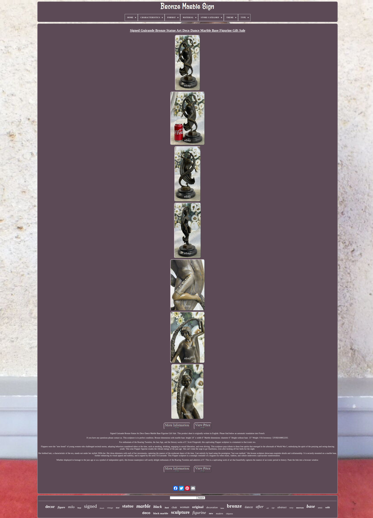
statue (127, 506)
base (311, 506)
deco (146, 513)
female (102, 508)
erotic (320, 508)
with (327, 507)
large (79, 508)
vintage (110, 508)
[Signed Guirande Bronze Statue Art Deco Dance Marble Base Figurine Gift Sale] (187, 63)
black (157, 507)
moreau (300, 507)
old (267, 508)
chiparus (229, 514)
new (211, 513)
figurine (199, 512)
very (291, 507)
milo (71, 507)
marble (143, 506)
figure (61, 507)
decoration (212, 507)
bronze (234, 506)
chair (174, 507)
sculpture (180, 512)
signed (90, 506)
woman (184, 507)
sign (273, 508)
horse (222, 508)
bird (117, 508)
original (197, 507)
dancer (249, 507)
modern (219, 513)
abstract (281, 507)
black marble (160, 513)
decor (50, 506)
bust (167, 507)
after (260, 506)
